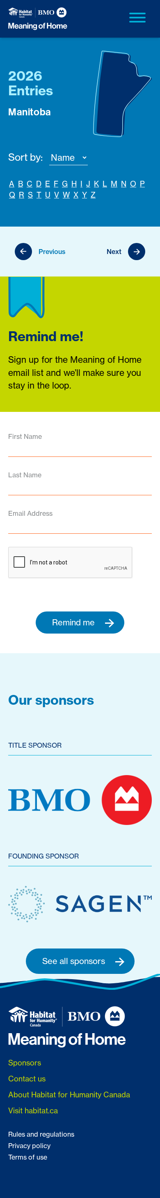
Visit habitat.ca (33, 1110)
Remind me (74, 622)
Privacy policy (29, 1146)
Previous (52, 251)
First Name (25, 436)
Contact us (27, 1078)
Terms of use (27, 1157)
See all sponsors (74, 961)
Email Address (30, 513)
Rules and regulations (41, 1134)
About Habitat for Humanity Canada (69, 1094)
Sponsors (24, 1062)
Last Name (24, 475)
